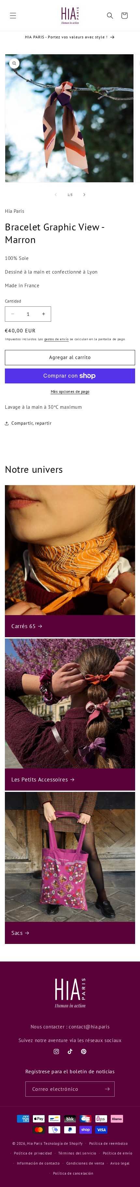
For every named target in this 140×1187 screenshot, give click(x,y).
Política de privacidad (33, 1153)
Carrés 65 (23, 626)
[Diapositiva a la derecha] (84, 194)
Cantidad (13, 301)
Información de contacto (38, 1163)
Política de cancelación (73, 1173)
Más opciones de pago (70, 391)
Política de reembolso (108, 1143)
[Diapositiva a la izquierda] (56, 194)
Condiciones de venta (85, 1163)
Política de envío (118, 1153)
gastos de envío (56, 339)
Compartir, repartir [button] (31, 423)
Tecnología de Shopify (63, 1143)
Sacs (16, 932)
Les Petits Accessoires (39, 779)
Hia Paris (34, 1143)
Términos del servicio (77, 1153)
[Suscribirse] (107, 1089)
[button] (13, 15)
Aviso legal (120, 1163)
